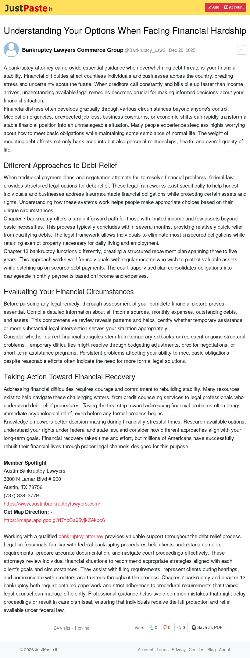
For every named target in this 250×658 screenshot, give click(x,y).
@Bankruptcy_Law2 (145, 50)
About (224, 649)
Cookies (196, 649)
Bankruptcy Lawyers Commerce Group (72, 50)
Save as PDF (209, 627)
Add (215, 7)
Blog (211, 649)
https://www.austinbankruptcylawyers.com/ (52, 503)
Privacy (179, 649)
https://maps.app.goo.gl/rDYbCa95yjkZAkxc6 (54, 520)
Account (236, 7)
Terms (162, 649)
